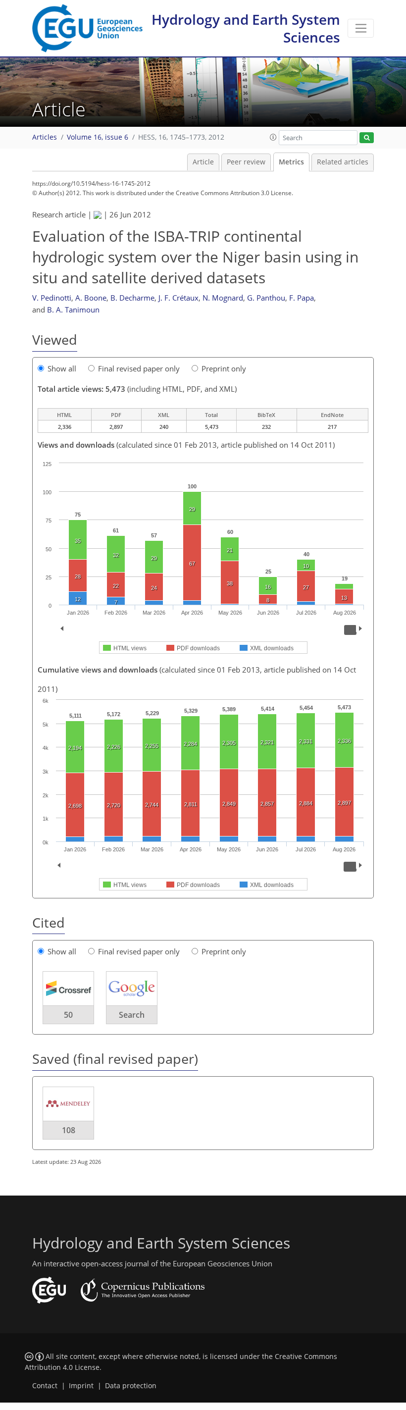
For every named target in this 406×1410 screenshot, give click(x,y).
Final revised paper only (139, 368)
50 (68, 1014)
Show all (62, 368)
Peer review (246, 161)
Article (203, 161)
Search (132, 1014)
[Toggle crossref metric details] (68, 988)
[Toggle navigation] (361, 28)
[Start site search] (366, 138)
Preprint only (224, 368)
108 (68, 1130)
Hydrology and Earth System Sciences (246, 28)
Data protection (130, 1385)
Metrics (291, 161)
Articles (44, 137)
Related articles (342, 161)
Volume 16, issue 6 (97, 137)
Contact (44, 1385)
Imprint (81, 1385)
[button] (273, 137)
